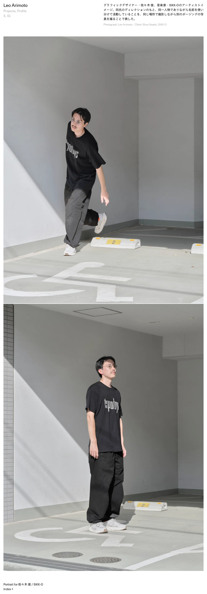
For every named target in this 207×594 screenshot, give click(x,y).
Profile (22, 10)
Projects (9, 10)
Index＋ (8, 589)
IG (9, 15)
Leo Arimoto (15, 5)
